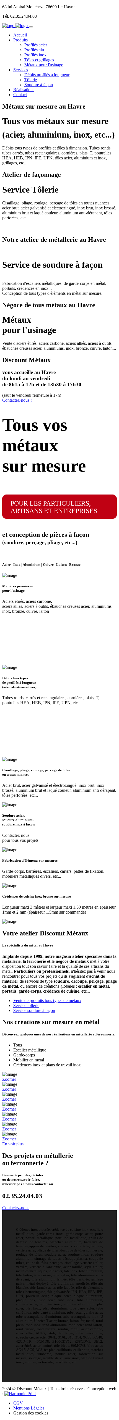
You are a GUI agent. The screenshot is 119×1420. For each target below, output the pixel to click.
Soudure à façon (38, 84)
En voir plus (13, 1144)
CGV (18, 1403)
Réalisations (23, 89)
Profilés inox (35, 54)
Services (20, 69)
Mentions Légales (28, 1408)
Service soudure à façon (34, 1010)
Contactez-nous (15, 1207)
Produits (20, 40)
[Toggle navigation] (31, 27)
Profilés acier (35, 45)
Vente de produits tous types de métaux (47, 1000)
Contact (20, 94)
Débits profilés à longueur (46, 74)
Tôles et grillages (39, 59)
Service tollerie (26, 1005)
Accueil (20, 35)
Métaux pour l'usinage (43, 64)
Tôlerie (30, 79)
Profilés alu (34, 50)
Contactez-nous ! (17, 400)
